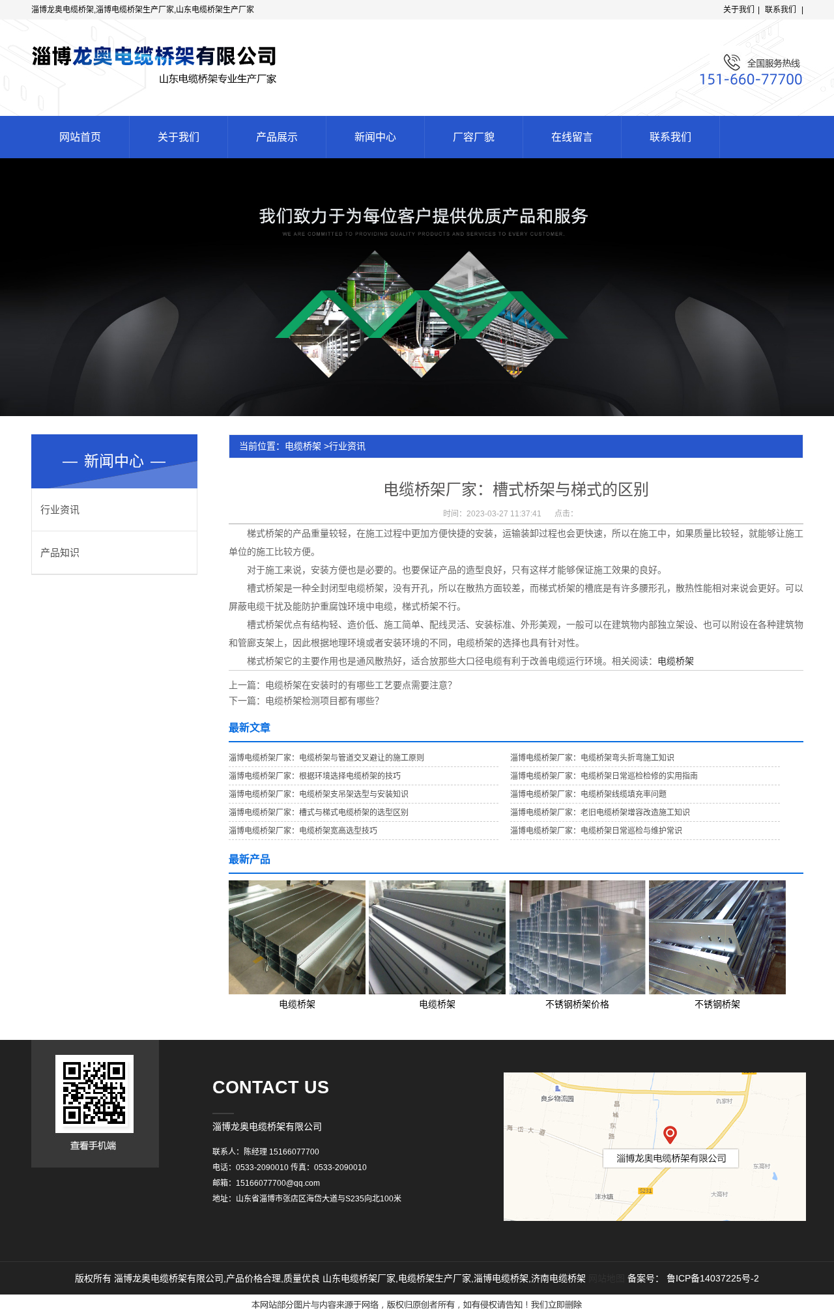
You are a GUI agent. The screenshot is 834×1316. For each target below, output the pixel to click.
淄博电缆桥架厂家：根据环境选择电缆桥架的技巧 (315, 776)
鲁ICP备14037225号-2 (713, 1278)
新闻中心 (375, 137)
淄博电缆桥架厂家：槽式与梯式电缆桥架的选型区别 (319, 812)
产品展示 (277, 137)
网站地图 (606, 1278)
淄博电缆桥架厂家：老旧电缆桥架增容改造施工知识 (600, 812)
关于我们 (739, 9)
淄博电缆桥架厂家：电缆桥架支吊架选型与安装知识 (319, 794)
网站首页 (80, 137)
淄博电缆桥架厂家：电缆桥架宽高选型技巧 (303, 830)
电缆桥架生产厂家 (434, 1278)
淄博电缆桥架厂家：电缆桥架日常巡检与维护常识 (596, 830)
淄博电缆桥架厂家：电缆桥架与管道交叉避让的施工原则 (326, 758)
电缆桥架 (303, 446)
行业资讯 (59, 509)
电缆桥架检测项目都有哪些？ (324, 700)
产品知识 (59, 552)
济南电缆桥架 (558, 1278)
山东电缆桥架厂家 (359, 1278)
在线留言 (572, 137)
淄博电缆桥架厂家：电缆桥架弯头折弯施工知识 (592, 758)
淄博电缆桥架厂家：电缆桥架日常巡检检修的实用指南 (604, 776)
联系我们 (780, 9)
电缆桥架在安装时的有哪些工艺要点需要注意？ (361, 685)
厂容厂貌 (474, 137)
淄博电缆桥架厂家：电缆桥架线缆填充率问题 (588, 794)
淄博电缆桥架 (501, 1278)
